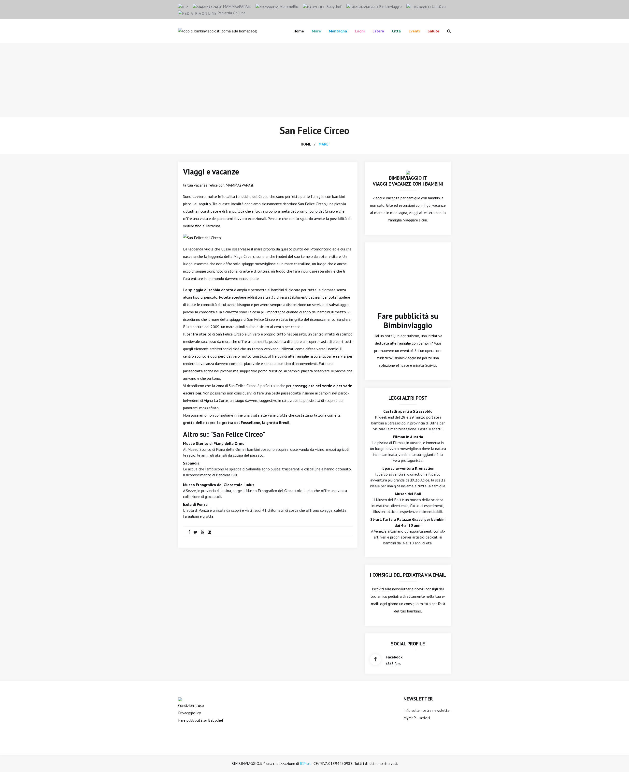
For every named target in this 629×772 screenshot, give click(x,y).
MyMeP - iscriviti (416, 717)
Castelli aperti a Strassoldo (407, 411)
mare (323, 144)
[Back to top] (618, 761)
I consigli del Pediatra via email (408, 575)
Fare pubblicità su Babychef (201, 720)
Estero (378, 31)
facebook (394, 657)
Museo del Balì (408, 493)
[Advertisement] (314, 80)
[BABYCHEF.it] (180, 698)
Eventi (414, 31)
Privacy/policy (189, 712)
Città (396, 31)
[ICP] (183, 6)
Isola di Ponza (195, 504)
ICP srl (305, 763)
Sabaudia (191, 463)
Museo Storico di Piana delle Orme (213, 443)
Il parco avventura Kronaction (408, 468)
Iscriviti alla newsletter (391, 588)
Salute (433, 31)
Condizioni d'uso (191, 705)
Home (299, 31)
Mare (316, 31)
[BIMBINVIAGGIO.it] (408, 172)
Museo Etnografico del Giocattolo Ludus (218, 484)
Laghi (360, 31)
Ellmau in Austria (408, 436)
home (306, 144)
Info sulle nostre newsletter (427, 710)
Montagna (338, 31)
